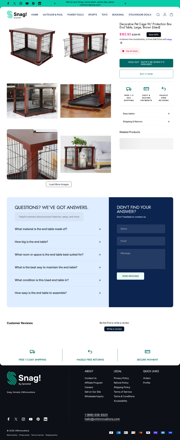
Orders (146, 378)
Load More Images (59, 184)
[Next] (125, 3)
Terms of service (37, 435)
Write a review (114, 328)
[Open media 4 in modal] (85, 101)
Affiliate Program (94, 382)
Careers (89, 387)
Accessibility (120, 400)
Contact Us (90, 378)
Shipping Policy (122, 387)
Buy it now (146, 74)
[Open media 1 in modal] (32, 47)
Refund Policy (121, 382)
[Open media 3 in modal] (32, 101)
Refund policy (12, 435)
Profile (146, 382)
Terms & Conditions (124, 396)
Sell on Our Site (93, 391)
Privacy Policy (121, 378)
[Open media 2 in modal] (85, 47)
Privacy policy (24, 435)
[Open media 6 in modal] (85, 154)
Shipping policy (51, 435)
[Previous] (55, 3)
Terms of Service (123, 391)
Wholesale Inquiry (94, 396)
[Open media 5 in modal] (32, 154)
